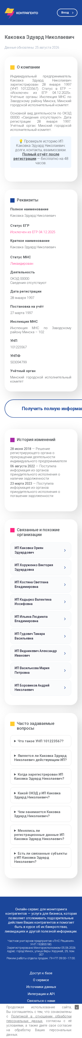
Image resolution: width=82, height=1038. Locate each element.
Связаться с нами (41, 1001)
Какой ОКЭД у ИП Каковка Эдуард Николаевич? (37, 795)
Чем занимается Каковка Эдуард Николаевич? (37, 814)
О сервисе (41, 980)
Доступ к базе (41, 973)
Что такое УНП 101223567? (41, 741)
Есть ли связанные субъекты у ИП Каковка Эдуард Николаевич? (40, 857)
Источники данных (41, 987)
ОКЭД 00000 (19, 279)
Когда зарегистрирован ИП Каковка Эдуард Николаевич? (39, 776)
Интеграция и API (41, 994)
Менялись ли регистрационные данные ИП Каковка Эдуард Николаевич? (39, 835)
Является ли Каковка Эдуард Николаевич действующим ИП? (40, 758)
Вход (65, 12)
